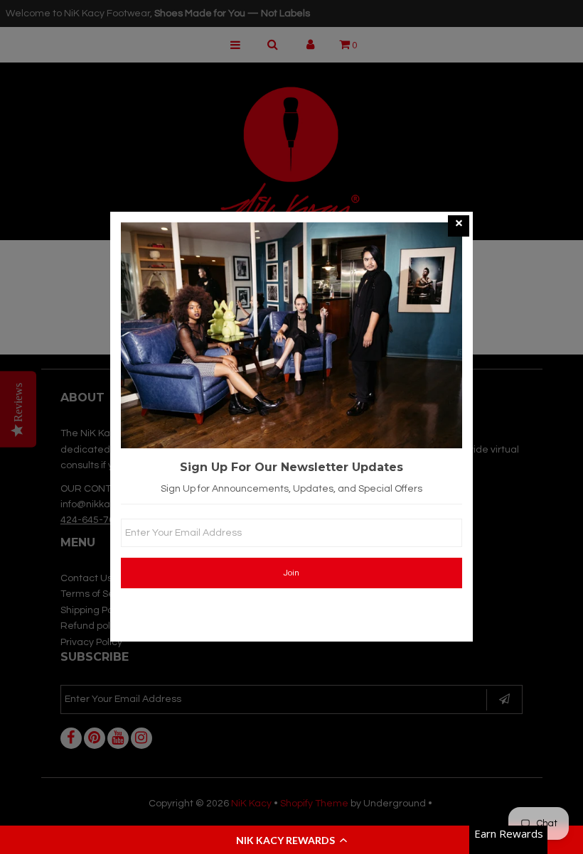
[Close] (458, 226)
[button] (291, 840)
